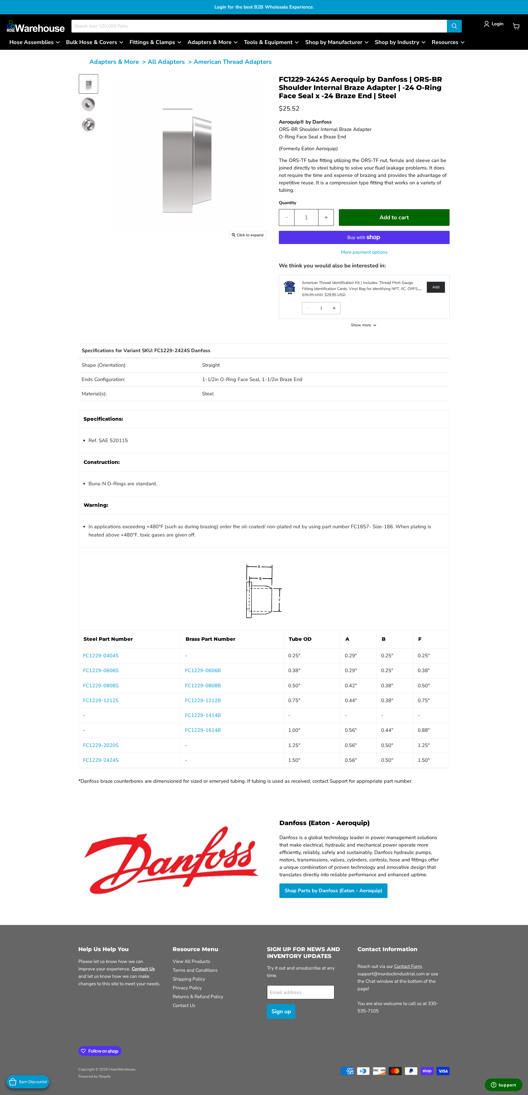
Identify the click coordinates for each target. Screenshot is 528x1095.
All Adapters (166, 62)
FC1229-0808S (101, 685)
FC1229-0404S (101, 655)
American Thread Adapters (233, 62)
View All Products (191, 961)
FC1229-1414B (203, 715)
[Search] (454, 26)
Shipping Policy (189, 979)
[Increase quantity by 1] (326, 217)
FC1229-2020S (101, 745)
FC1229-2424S (101, 760)
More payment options (364, 252)
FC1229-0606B (203, 670)
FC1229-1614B (203, 730)
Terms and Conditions (195, 970)
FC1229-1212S (101, 700)
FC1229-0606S (101, 670)
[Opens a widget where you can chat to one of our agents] (503, 1085)
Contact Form (408, 966)
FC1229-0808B (203, 685)
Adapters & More (114, 62)
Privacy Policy (187, 988)
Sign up (281, 1011)
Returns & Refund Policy (198, 996)
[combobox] (259, 26)
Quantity (287, 203)
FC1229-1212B (203, 700)
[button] (495, 23)
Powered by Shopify (94, 1076)
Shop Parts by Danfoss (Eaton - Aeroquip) (333, 890)
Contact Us (184, 1005)
